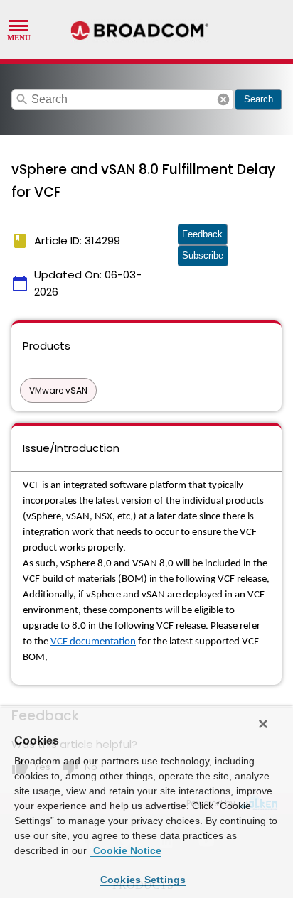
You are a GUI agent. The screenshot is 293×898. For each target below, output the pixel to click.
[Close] (263, 724)
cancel (223, 99)
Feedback (202, 234)
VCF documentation (93, 642)
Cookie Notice (125, 850)
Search (258, 99)
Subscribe (202, 255)
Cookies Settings (143, 879)
